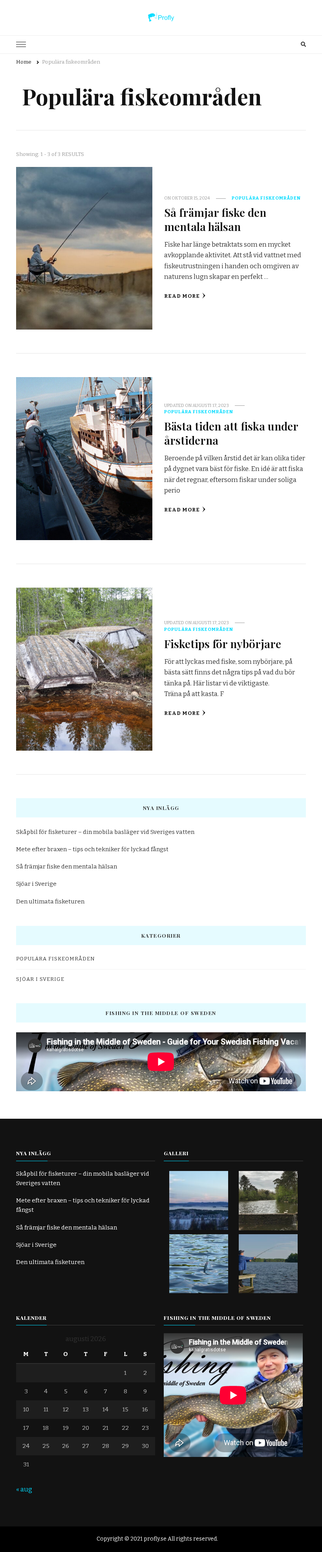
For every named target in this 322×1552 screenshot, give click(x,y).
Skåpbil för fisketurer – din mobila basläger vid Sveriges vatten (105, 832)
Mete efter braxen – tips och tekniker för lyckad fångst (92, 849)
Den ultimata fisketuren (50, 901)
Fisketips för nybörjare (222, 643)
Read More (182, 296)
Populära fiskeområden (266, 198)
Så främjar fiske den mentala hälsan (215, 219)
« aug (24, 1489)
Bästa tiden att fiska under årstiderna (231, 432)
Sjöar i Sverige (36, 883)
